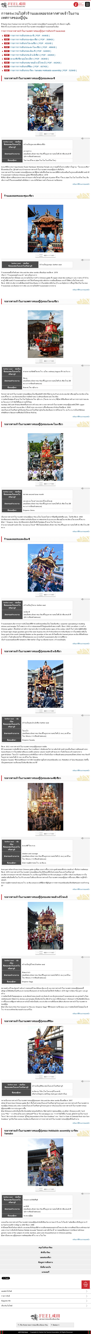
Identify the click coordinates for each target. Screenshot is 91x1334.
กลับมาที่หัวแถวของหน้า (81, 184)
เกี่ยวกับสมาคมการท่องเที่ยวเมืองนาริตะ (34, 1325)
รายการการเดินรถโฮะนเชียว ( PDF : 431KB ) (31, 43)
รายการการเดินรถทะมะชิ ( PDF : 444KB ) (30, 35)
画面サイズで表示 (49, 134)
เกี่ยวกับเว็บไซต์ (6, 1306)
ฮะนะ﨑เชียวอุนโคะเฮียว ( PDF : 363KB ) (29, 59)
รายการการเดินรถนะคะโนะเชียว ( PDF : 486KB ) (33, 47)
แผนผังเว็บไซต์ (6, 1291)
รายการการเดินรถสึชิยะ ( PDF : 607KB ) (29, 66)
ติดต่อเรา (56, 1325)
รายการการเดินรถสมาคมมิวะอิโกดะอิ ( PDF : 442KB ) (35, 63)
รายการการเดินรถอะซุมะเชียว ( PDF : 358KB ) (32, 39)
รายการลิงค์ (5, 1296)
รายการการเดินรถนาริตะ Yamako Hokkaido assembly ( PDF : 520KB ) (43, 70)
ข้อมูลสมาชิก (6, 1301)
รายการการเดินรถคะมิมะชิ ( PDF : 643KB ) (30, 51)
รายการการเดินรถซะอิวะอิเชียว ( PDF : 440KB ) (32, 55)
